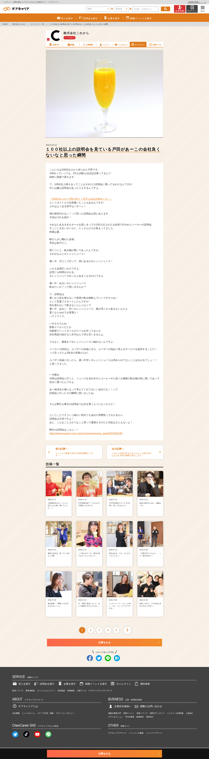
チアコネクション (115, 717)
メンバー (106, 45)
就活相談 (61, 691)
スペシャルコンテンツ (46, 691)
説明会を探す (47, 684)
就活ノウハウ (17, 691)
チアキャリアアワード (117, 733)
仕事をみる (104, 642)
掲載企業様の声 (114, 713)
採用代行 (149, 717)
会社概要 (16, 713)
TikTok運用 (129, 717)
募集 (73, 45)
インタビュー (123, 45)
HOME (4, 24)
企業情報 (89, 45)
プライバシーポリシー (65, 713)
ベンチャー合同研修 (175, 713)
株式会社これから (19, 24)
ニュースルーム (28, 713)
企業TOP (55, 45)
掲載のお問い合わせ (151, 706)
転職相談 (71, 691)
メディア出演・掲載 (45, 713)
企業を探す (70, 684)
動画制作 (140, 717)
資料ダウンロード (157, 713)
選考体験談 (30, 691)
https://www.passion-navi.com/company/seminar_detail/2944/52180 (85, 433)
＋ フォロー (69, 37)
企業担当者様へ (197, 2)
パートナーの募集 (136, 733)
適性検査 (145, 684)
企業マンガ (157, 45)
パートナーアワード (154, 733)
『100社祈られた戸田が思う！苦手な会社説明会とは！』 (80, 199)
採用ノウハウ (142, 713)
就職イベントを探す (96, 684)
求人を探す (24, 684)
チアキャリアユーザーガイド (100, 691)
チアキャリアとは (28, 706)
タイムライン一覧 (37, 24)
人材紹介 (189, 713)
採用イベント (128, 713)
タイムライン (140, 45)
